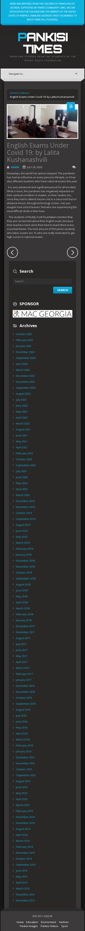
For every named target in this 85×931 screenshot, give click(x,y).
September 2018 (26, 578)
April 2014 (21, 835)
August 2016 (23, 709)
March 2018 (23, 608)
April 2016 (21, 733)
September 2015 (26, 775)
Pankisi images (29, 926)
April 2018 (21, 602)
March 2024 (23, 370)
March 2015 (23, 805)
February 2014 (24, 847)
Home (13, 93)
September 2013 (26, 864)
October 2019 (24, 513)
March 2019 (23, 542)
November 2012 (25, 900)
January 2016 (23, 751)
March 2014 (23, 841)
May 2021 (21, 441)
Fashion (64, 922)
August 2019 (23, 525)
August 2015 (23, 781)
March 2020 (23, 495)
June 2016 (21, 721)
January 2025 (23, 346)
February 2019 (24, 548)
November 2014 (25, 823)
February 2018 (24, 614)
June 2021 (21, 435)
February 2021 (24, 453)
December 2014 (25, 817)
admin (15, 167)
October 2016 (24, 697)
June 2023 (21, 405)
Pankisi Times (43, 43)
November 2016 (25, 692)
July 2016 (21, 715)
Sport (64, 926)
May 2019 (21, 537)
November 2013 (25, 852)
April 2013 (21, 882)
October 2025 (24, 334)
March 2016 (23, 739)
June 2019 (21, 531)
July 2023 (21, 399)
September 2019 (26, 519)
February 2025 (24, 340)
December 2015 (25, 757)
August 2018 (23, 584)
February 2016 (24, 745)
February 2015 (24, 811)
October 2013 (24, 858)
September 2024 (26, 358)
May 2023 (21, 411)
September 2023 (26, 387)
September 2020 (26, 465)
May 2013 (21, 876)
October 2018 (24, 572)
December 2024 (25, 352)
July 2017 (21, 644)
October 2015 (24, 769)
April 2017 (21, 662)
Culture (23, 93)
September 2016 (26, 703)
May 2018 (21, 596)
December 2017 (25, 626)
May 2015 (21, 793)
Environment (48, 922)
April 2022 (21, 417)
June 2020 (21, 477)
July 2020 (21, 471)
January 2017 (23, 680)
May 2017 (21, 656)
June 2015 (21, 787)
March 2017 (23, 668)
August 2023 (23, 393)
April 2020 (21, 489)
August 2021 (23, 429)
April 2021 (21, 447)
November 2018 (25, 566)
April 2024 (21, 364)
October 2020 (24, 459)
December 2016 (25, 686)
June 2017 (21, 650)
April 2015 (21, 799)
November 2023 (25, 382)
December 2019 (25, 501)
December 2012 (25, 894)
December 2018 (25, 560)
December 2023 (25, 376)
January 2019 (23, 554)
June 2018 (21, 590)
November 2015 (25, 763)
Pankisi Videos (49, 926)
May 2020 (21, 483)
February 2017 (24, 674)
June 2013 (21, 870)
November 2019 (25, 507)
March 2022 (23, 423)
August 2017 (23, 638)
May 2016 (21, 727)
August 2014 (23, 829)
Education (32, 922)
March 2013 (23, 888)
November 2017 (25, 632)
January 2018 (23, 620)
